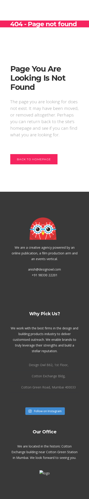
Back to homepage (34, 159)
